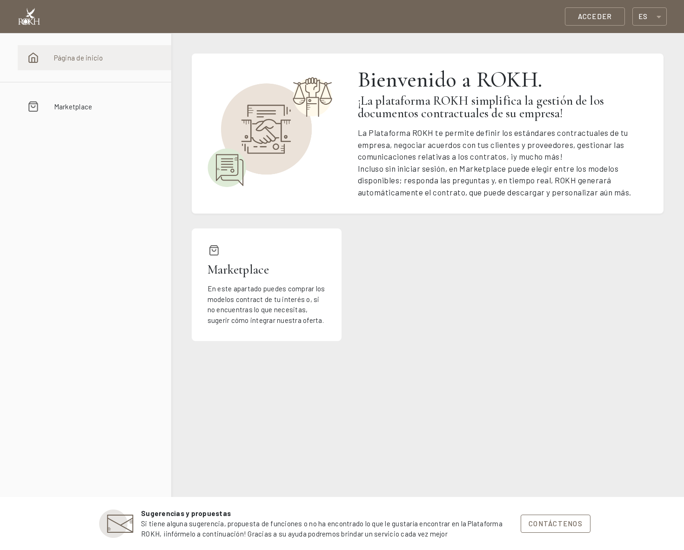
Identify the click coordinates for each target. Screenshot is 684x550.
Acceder (595, 16)
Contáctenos (556, 523)
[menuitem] (94, 57)
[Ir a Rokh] (29, 17)
